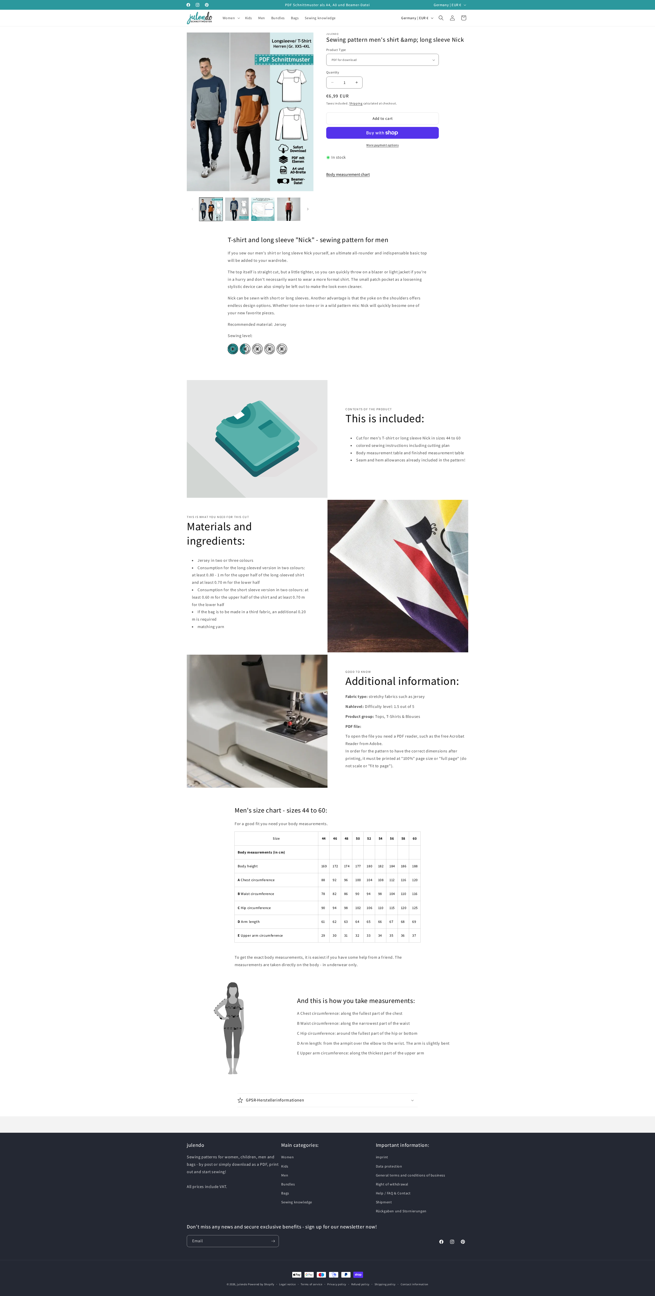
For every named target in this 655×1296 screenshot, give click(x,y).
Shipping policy (385, 1284)
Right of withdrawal (392, 1184)
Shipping (356, 103)
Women (287, 1157)
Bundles (288, 1184)
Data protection (389, 1166)
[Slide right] (307, 209)
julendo (242, 1284)
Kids (284, 1166)
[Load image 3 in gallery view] (263, 209)
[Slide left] (192, 209)
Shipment (384, 1202)
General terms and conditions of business (410, 1175)
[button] (231, 18)
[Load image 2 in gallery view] (236, 209)
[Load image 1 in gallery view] (211, 209)
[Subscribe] (273, 1241)
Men (284, 1175)
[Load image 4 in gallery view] (288, 209)
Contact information (414, 1284)
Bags (285, 1193)
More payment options (382, 145)
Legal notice (287, 1284)
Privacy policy (336, 1284)
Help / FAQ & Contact (393, 1193)
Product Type (336, 50)
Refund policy (360, 1284)
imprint (382, 1157)
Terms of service (311, 1284)
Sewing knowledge (296, 1202)
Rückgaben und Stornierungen (401, 1211)
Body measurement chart (348, 174)
